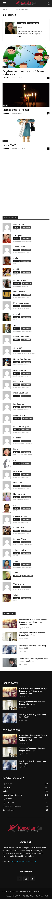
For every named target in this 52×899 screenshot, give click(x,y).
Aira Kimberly (19, 224)
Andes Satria (19, 247)
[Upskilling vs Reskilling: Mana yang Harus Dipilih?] (10, 649)
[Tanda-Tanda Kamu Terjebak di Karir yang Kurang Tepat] (10, 662)
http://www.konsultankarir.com (22, 241)
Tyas (15, 572)
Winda (16, 595)
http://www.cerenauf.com (21, 286)
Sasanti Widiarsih (21, 539)
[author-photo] (11, 30)
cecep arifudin (20, 280)
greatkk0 (17, 348)
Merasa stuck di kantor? (16, 109)
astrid (16, 269)
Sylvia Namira (19, 550)
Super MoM (9, 145)
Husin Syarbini (19, 370)
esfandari (6, 78)
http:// (19, 28)
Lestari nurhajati (21, 426)
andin (15, 258)
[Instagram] (25, 879)
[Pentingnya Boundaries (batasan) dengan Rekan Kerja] (10, 636)
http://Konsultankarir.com (21, 556)
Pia (14, 505)
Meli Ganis (18, 471)
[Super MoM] (26, 130)
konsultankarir (20, 415)
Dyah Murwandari (21, 303)
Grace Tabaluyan (21, 336)
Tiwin (15, 561)
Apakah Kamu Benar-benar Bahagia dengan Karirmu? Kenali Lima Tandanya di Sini (33, 622)
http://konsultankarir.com (21, 230)
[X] (32, 879)
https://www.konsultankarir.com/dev (24, 353)
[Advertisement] (26, 189)
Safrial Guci (18, 527)
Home (5, 9)
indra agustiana (20, 393)
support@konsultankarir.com (24, 861)
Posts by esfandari (22, 9)
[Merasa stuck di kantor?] (26, 95)
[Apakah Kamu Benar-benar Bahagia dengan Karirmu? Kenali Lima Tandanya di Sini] (10, 623)
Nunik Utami (19, 494)
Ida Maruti (18, 381)
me (14, 460)
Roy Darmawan (20, 516)
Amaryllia (17, 235)
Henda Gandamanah (22, 359)
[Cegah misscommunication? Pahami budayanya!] (26, 56)
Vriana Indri (18, 584)
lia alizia (17, 438)
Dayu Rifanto (19, 291)
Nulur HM (17, 483)
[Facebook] (19, 879)
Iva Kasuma (18, 404)
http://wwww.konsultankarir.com (23, 443)
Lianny (16, 449)
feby (15, 325)
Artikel (5, 67)
